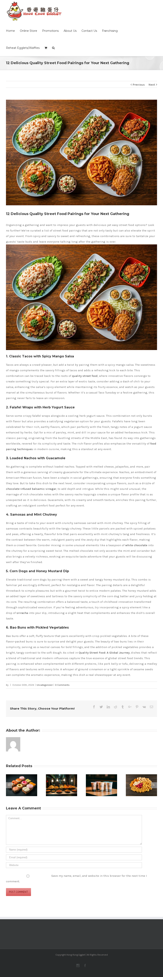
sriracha (22, 613)
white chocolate (136, 545)
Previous (139, 84)
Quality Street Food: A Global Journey (104, 652)
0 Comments (62, 685)
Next (151, 84)
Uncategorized (44, 685)
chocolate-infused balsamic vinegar (31, 489)
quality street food (85, 376)
